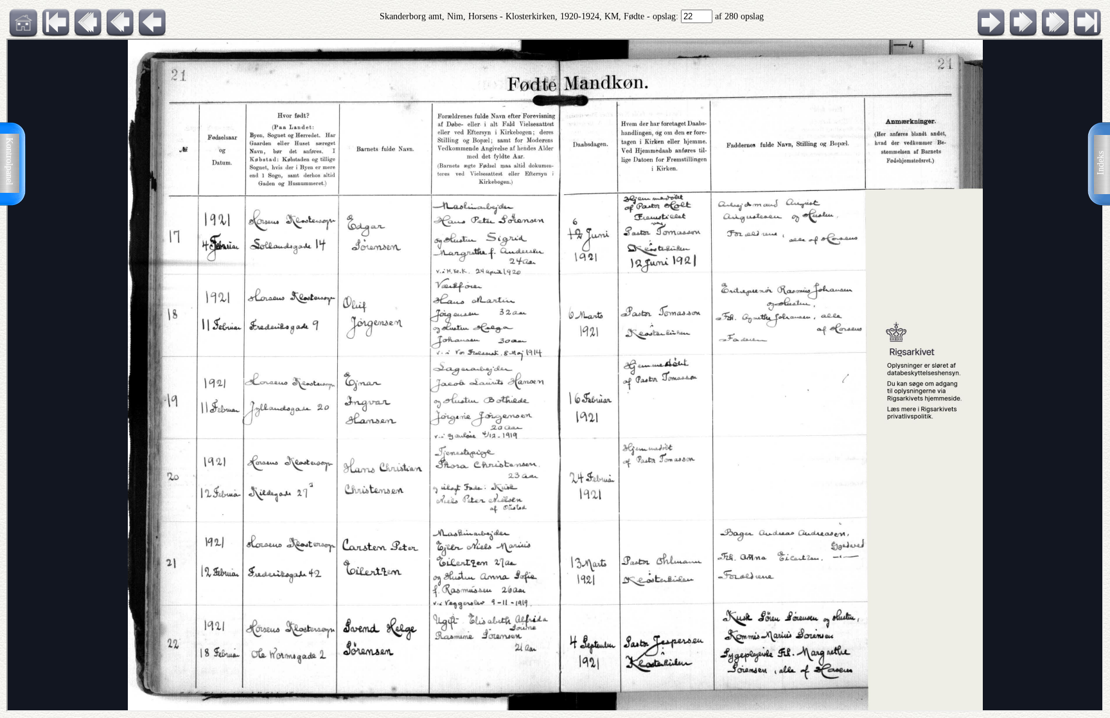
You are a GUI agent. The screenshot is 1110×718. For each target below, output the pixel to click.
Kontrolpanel (9, 161)
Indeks (1101, 163)
